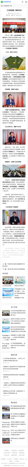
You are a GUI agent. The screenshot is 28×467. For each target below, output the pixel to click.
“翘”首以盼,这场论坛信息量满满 (16, 269)
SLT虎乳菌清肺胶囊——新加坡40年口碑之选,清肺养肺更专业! (18, 345)
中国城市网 (14, 452)
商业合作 (22, 459)
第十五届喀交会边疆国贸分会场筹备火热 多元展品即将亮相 (18, 416)
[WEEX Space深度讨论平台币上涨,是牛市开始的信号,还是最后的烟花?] (6, 432)
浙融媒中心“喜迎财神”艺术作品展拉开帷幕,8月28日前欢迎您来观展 (14, 367)
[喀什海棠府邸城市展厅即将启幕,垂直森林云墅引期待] (6, 408)
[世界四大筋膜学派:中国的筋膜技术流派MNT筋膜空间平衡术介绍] (6, 424)
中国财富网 (21, 452)
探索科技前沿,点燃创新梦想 (18, 439)
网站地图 (3, 459)
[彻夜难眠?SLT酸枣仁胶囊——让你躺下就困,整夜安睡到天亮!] (19, 292)
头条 (11, 5)
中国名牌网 (21, 450)
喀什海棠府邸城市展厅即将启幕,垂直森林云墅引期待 (18, 407)
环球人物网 (21, 455)
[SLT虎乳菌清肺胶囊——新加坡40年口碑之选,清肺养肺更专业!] (6, 346)
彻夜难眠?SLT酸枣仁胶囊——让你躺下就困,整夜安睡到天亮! (18, 337)
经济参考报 (14, 450)
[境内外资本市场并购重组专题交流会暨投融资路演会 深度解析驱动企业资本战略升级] (7, 292)
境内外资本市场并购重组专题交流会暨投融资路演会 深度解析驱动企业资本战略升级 (18, 329)
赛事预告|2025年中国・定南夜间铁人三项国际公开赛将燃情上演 (14, 392)
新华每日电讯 (7, 452)
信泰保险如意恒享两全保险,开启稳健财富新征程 (14, 376)
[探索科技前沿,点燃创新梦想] (6, 441)
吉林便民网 (13, 2)
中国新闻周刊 (14, 455)
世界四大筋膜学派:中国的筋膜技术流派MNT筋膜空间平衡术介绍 (18, 424)
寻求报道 (15, 459)
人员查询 (16, 461)
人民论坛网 (6, 455)
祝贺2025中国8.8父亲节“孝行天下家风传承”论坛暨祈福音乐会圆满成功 (18, 321)
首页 (2, 5)
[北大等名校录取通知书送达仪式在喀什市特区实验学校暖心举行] (7, 280)
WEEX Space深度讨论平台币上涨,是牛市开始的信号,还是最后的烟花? (18, 432)
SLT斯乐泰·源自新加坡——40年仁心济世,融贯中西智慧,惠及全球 (14, 359)
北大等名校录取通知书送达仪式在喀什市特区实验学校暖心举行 (18, 313)
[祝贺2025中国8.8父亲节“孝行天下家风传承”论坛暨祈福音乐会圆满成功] (19, 280)
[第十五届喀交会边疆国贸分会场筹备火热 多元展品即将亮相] (6, 416)
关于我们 (9, 459)
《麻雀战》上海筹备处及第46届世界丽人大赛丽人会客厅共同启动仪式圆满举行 (14, 384)
